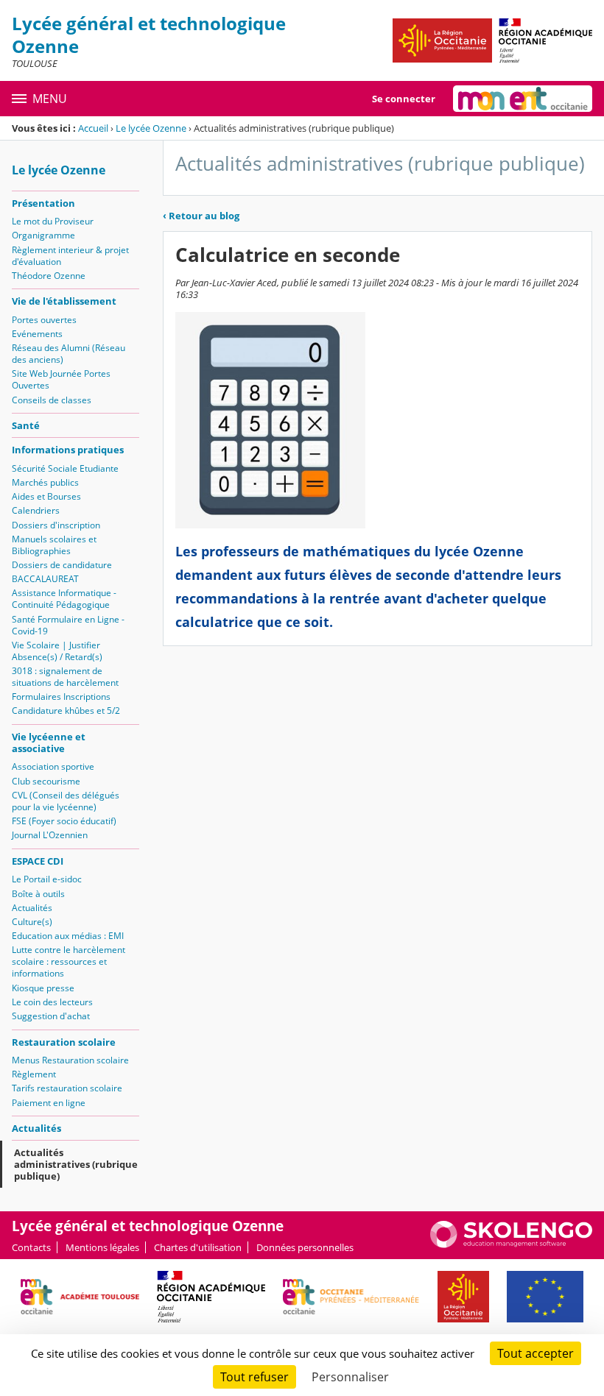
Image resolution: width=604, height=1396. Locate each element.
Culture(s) (32, 921)
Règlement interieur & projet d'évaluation (70, 256)
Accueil (93, 128)
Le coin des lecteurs (52, 1002)
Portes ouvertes (44, 319)
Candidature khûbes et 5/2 (66, 710)
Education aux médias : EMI (68, 935)
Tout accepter (535, 1353)
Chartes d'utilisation (198, 1247)
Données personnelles (305, 1247)
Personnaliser (350, 1377)
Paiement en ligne (48, 1102)
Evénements (37, 333)
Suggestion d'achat (51, 1016)
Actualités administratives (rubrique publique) (76, 1164)
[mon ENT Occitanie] (522, 98)
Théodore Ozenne (48, 275)
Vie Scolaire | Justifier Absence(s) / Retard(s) (57, 651)
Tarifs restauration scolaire (67, 1088)
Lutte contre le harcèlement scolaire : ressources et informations (68, 961)
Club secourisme (46, 781)
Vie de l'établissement (64, 301)
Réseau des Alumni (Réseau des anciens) (68, 353)
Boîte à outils (38, 893)
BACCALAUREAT (45, 579)
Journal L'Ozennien (50, 835)
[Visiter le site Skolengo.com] (511, 1244)
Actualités (32, 907)
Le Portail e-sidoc (47, 879)
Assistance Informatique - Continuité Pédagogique (64, 599)
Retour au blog (201, 215)
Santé (26, 425)
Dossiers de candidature (62, 565)
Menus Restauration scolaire (70, 1060)
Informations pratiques (68, 449)
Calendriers (36, 510)
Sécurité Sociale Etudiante (65, 468)
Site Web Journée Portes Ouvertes (61, 379)
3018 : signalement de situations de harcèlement (65, 677)
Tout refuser (254, 1377)
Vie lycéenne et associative (48, 742)
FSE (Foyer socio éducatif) (64, 821)
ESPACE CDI (37, 861)
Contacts (31, 1247)
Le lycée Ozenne (151, 128)
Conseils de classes (51, 400)
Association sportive (53, 766)
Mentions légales (102, 1247)
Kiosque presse (43, 988)
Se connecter (403, 98)
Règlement (34, 1074)
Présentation (43, 203)
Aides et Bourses (46, 496)
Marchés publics (45, 482)
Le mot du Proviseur (53, 221)
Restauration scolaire (64, 1042)
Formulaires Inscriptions (61, 696)
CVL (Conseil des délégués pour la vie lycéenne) (65, 801)
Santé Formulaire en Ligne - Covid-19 (68, 625)
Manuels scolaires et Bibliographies (54, 545)
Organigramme (43, 235)
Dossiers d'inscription (56, 525)
